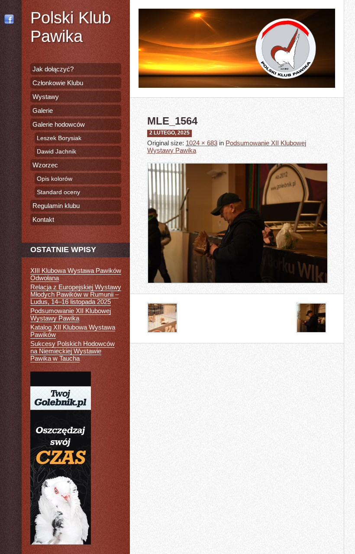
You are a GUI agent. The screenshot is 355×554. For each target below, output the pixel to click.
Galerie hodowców (58, 124)
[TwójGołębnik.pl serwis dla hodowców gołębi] (60, 542)
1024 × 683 (201, 143)
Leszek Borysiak (59, 137)
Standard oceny (58, 192)
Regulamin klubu (56, 205)
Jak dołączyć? (53, 69)
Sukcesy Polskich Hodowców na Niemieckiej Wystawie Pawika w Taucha (72, 351)
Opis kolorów (54, 178)
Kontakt (43, 219)
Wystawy (45, 96)
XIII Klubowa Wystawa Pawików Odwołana (75, 274)
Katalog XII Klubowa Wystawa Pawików (72, 330)
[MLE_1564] (237, 290)
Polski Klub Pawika (70, 27)
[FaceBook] (11, 19)
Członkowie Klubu (57, 82)
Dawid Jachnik (56, 151)
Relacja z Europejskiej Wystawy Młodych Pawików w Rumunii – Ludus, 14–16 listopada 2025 (75, 294)
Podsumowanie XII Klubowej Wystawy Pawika (70, 314)
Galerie (42, 110)
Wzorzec (45, 165)
